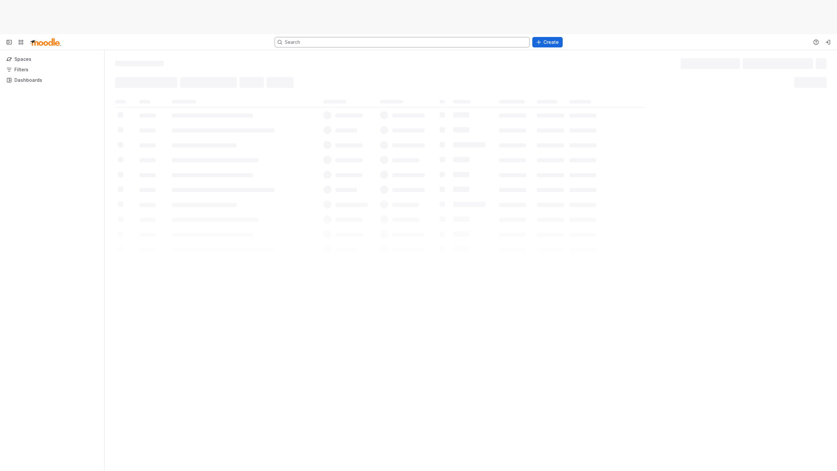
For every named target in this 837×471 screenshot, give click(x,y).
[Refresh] (478, 153)
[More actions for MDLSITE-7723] (821, 113)
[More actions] (824, 63)
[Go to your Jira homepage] (45, 42)
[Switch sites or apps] (21, 42)
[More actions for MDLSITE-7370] (821, 126)
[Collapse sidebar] (9, 42)
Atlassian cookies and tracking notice (478, 17)
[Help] (816, 42)
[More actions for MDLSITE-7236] (821, 139)
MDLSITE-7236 (152, 139)
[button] (425, 81)
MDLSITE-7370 (152, 126)
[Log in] (828, 42)
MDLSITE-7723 (152, 113)
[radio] (123, 81)
